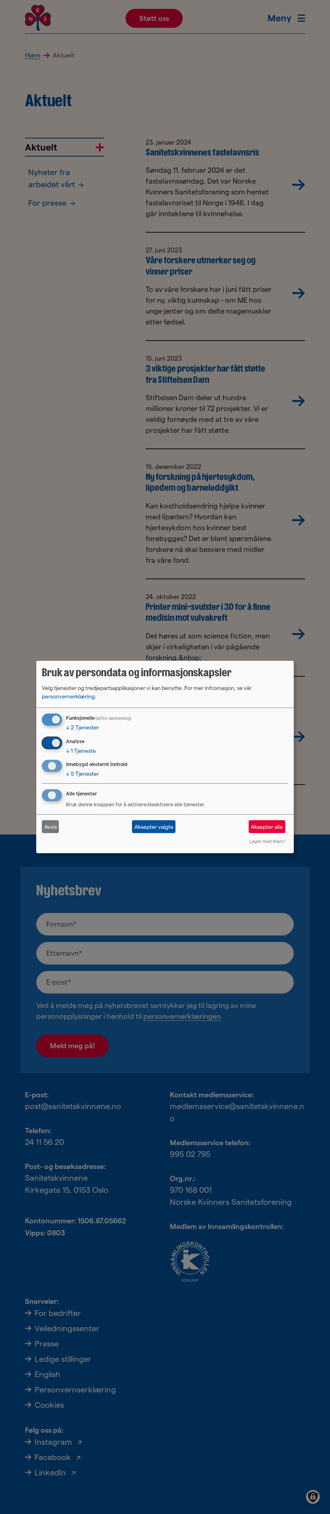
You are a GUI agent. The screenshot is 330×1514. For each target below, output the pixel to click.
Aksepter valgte (153, 826)
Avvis (50, 826)
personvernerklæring (68, 696)
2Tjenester (82, 727)
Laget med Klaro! (267, 841)
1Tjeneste (81, 750)
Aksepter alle (267, 826)
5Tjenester (82, 773)
